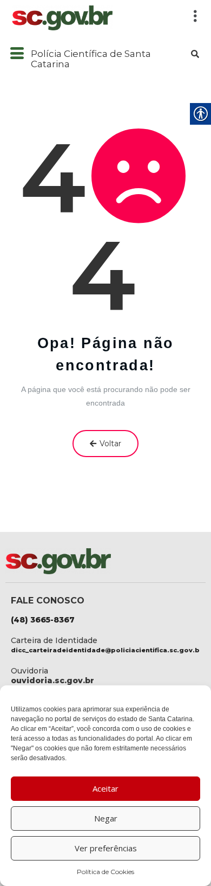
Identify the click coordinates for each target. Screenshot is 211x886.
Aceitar (105, 788)
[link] (93, 17)
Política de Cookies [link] (105, 872)
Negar (105, 818)
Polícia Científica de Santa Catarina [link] (91, 58)
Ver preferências (106, 848)
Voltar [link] (110, 443)
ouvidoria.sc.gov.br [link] (52, 680)
